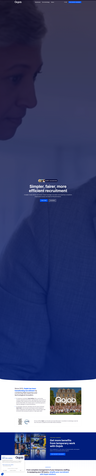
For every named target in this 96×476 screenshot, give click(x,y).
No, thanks (5, 470)
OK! (20, 470)
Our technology (45, 2)
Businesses (37, 2)
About (52, 2)
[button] (2, 474)
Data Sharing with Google (7, 465)
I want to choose (13, 470)
